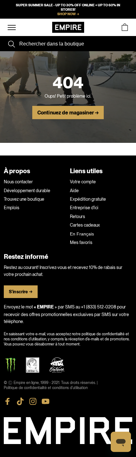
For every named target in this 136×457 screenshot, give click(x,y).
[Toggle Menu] (12, 27)
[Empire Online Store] (68, 27)
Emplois (11, 207)
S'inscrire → (21, 292)
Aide (74, 190)
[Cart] (124, 27)
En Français (82, 233)
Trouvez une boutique (24, 199)
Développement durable (27, 190)
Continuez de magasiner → (68, 113)
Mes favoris (81, 242)
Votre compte (83, 181)
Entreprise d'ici (84, 207)
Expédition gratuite (88, 199)
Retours (77, 216)
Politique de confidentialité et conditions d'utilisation (46, 388)
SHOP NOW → (68, 14)
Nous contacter (18, 181)
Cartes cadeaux (85, 225)
